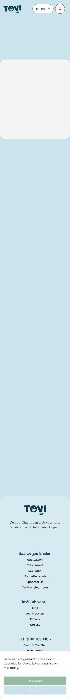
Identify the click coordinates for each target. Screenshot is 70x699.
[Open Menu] (48, 9)
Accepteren (35, 680)
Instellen (35, 690)
